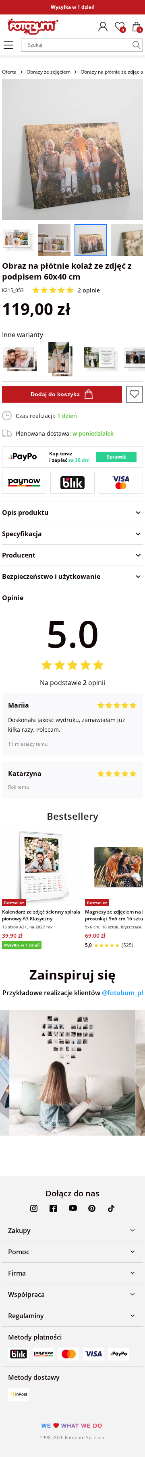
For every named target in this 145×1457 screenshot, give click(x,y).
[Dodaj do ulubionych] (134, 394)
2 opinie (89, 290)
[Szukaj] (136, 45)
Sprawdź (116, 457)
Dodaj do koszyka (55, 394)
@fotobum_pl (122, 992)
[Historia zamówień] (102, 26)
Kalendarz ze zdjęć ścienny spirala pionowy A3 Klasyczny (41, 915)
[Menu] (8, 45)
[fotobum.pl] (33, 27)
